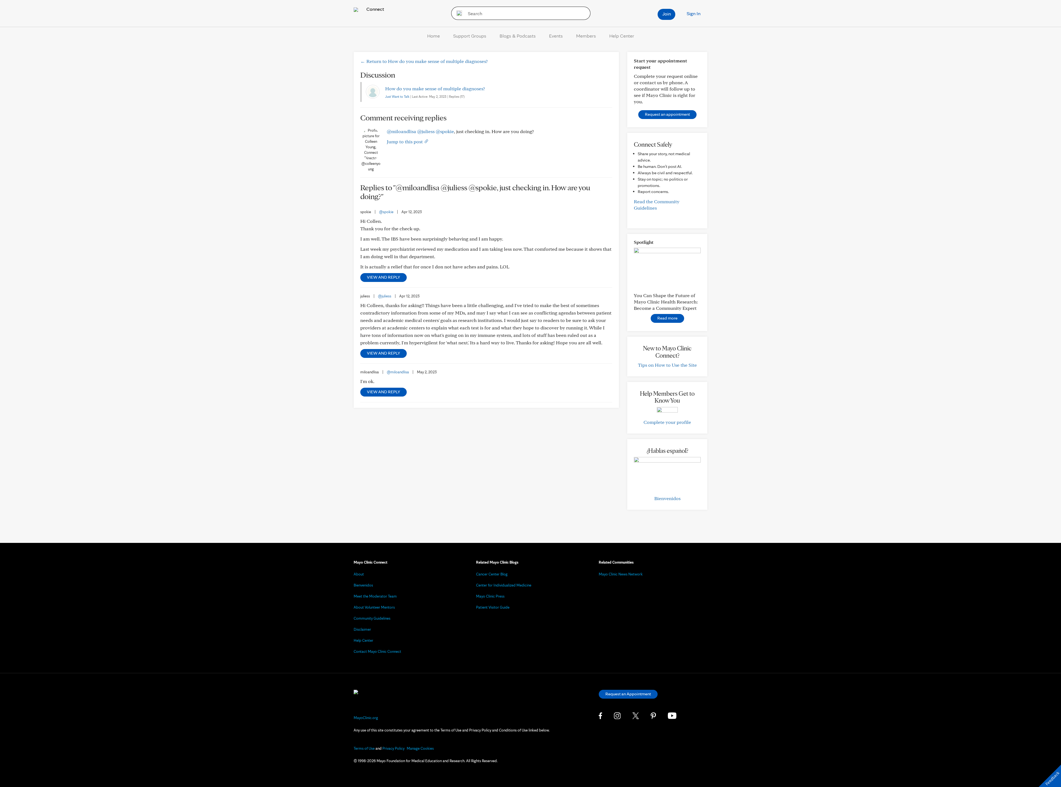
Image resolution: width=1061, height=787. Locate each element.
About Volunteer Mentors (374, 607)
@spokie (445, 131)
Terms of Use (364, 748)
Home (433, 36)
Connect (374, 9)
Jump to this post (405, 141)
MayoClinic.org (366, 717)
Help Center (621, 36)
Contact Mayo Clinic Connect (377, 651)
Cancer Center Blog (492, 574)
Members (586, 36)
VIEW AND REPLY (383, 277)
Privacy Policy (393, 748)
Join (666, 14)
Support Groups (469, 36)
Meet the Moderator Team (375, 596)
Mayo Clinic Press (490, 596)
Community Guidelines (372, 618)
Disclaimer (362, 629)
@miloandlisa (401, 131)
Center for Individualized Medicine (503, 585)
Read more (667, 318)
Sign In (693, 13)
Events (556, 36)
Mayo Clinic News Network (621, 574)
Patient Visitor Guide (493, 607)
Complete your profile (667, 422)
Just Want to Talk (397, 96)
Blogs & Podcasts (518, 36)
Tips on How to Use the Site (667, 365)
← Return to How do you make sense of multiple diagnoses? (424, 61)
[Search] (457, 13)
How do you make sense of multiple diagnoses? (435, 88)
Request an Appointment (628, 693)
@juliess (426, 131)
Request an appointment (667, 114)
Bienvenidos (667, 498)
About (359, 574)
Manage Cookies (420, 748)
